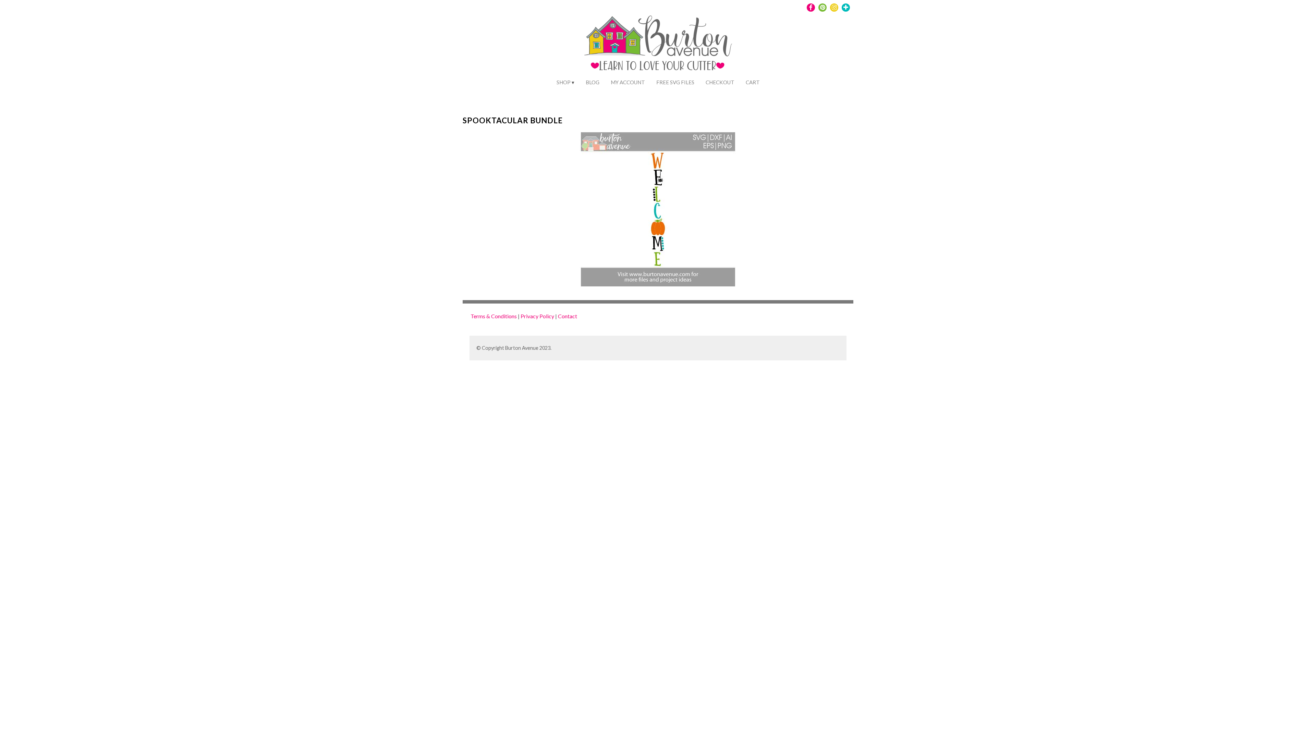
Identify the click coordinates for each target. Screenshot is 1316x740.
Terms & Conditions (494, 316)
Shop (564, 82)
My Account (628, 82)
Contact (567, 316)
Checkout (720, 82)
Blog (592, 82)
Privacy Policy (537, 316)
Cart (753, 82)
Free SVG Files (675, 82)
